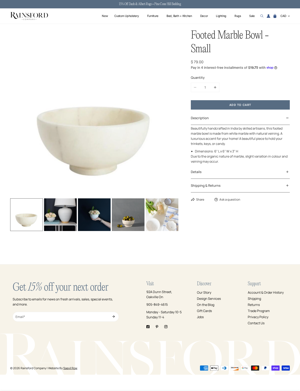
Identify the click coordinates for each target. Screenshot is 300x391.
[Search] (261, 16)
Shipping (254, 298)
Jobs (200, 317)
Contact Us (256, 323)
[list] (94, 113)
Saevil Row (70, 368)
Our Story (204, 292)
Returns (254, 304)
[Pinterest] (156, 327)
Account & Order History (266, 292)
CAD (283, 16)
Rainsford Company (33, 368)
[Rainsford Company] (29, 16)
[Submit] (113, 316)
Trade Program (259, 311)
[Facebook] (147, 327)
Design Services (209, 298)
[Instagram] (165, 327)
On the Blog (205, 304)
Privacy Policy (258, 317)
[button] (274, 16)
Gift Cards (204, 311)
